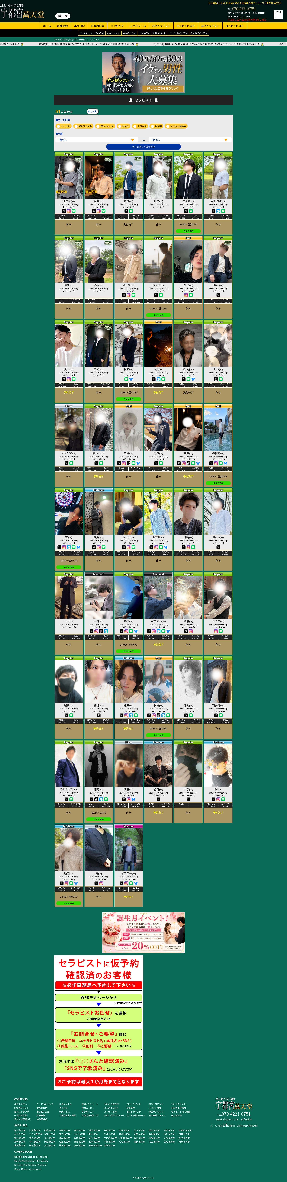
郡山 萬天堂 (154, 1130)
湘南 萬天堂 (139, 1134)
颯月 (98, 537)
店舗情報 (62, 26)
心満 (98, 285)
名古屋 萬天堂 (110, 1137)
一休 (98, 621)
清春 (128, 789)
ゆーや (129, 285)
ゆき (188, 789)
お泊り (125, 126)
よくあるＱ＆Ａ (111, 1107)
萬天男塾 (41, 1115)
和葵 (158, 201)
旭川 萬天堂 (19, 1130)
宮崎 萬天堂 (79, 1145)
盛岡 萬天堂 (94, 1130)
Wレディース (107, 126)
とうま (218, 621)
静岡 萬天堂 (79, 1137)
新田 (68, 873)
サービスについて (45, 1104)
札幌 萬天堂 (34, 1130)
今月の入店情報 (111, 1104)
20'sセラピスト (161, 26)
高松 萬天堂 (124, 1141)
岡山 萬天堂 (49, 1141)
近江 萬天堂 (139, 1137)
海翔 (188, 537)
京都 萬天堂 (154, 1137)
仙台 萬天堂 (124, 1130)
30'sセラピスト (186, 26)
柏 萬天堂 (93, 1134)
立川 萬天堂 (79, 1134)
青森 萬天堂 (79, 1130)
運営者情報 (176, 1115)
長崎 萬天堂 (34, 1145)
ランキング (117, 26)
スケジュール (138, 26)
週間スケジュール (90, 1104)
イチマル (158, 621)
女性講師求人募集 (199, 33)
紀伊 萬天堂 (19, 1141)
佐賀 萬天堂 (19, 1145)
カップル (65, 126)
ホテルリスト (86, 33)
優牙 (128, 621)
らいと (99, 453)
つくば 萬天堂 (35, 1134)
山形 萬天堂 (139, 1130)
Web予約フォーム (157, 1115)
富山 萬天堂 (19, 1137)
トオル (158, 537)
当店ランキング (133, 1111)
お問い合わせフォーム (114, 1115)
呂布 (128, 369)
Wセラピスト (85, 126)
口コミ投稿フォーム (135, 1115)
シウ (68, 621)
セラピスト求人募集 (177, 33)
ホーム (47, 26)
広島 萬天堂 (64, 1141)
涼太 (188, 705)
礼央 (128, 705)
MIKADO (68, 453)
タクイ (69, 201)
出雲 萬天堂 (94, 1141)
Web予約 (100, 33)
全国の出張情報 (178, 1107)
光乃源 (188, 369)
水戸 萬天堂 (19, 1134)
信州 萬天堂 (169, 1134)
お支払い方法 (129, 33)
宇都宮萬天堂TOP (90, 1115)
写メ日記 (79, 26)
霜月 (98, 789)
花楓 (188, 453)
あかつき (218, 201)
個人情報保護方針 (22, 1119)
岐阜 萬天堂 (64, 1137)
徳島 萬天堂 (139, 1141)
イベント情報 (155, 1107)
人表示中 (64, 111)
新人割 (158, 126)
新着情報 (130, 1107)
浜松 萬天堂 (94, 1137)
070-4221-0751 (244, 8)
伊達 (98, 705)
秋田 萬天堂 (109, 1130)
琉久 (68, 285)
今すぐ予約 (188, 231)
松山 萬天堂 (154, 1141)
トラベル (142, 126)
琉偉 (128, 201)
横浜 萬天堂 (124, 1134)
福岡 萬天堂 (184, 1141)
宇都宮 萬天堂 (185, 1130)
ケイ (188, 285)
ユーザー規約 (110, 1111)
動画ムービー (88, 1107)
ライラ (158, 285)
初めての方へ (20, 1104)
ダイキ (188, 201)
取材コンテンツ (21, 1111)
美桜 (128, 453)
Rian (218, 285)
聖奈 (188, 621)
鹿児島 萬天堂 (95, 1145)
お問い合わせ (159, 33)
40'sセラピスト (210, 26)
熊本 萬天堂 (64, 1145)
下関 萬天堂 (109, 1141)
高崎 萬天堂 (169, 1130)
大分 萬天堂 (49, 1145)
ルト (218, 369)
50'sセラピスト (235, 26)
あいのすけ (68, 789)
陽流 (158, 453)
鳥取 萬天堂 (79, 1141)
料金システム (113, 33)
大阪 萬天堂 (169, 1137)
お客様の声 (97, 26)
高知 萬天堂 (169, 1141)
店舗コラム (64, 1111)
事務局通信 (42, 1119)
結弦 (98, 201)
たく (98, 369)
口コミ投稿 (144, 33)
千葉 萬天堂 (109, 1134)
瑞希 (68, 705)
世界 (158, 705)
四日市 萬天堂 (125, 1137)
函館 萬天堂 (64, 1130)
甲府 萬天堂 (184, 1134)
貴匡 (68, 369)
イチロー (128, 873)
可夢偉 (218, 705)
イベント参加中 (178, 126)
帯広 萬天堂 (49, 1130)
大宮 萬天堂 (49, 1134)
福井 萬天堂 (34, 1137)
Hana (218, 537)
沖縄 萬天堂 (109, 1145)
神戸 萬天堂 (34, 1141)
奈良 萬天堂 (184, 1137)
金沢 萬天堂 (49, 1137)
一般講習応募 (20, 1115)
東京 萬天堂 (64, 1134)
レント (129, 537)
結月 (158, 789)
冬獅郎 (218, 453)
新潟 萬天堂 (154, 1134)
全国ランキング (156, 1111)
